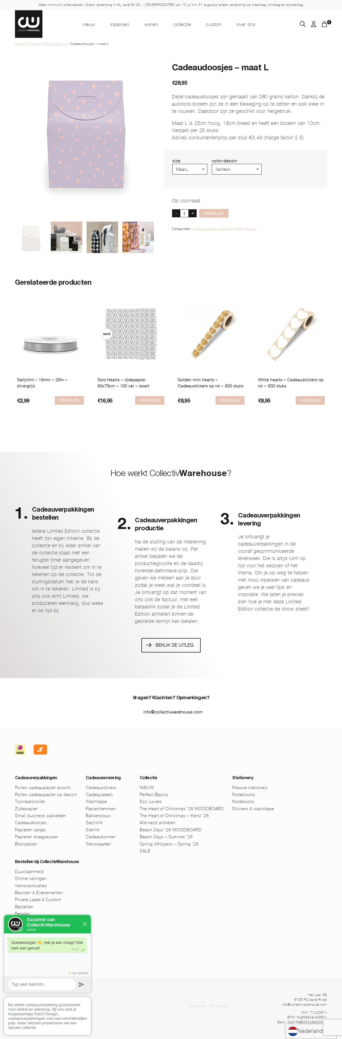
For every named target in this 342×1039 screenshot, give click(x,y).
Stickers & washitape (253, 808)
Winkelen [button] (230, 400)
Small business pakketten (40, 815)
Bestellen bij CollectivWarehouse (47, 862)
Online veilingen (30, 878)
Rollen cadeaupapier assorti (43, 787)
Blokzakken (26, 844)
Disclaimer (198, 1006)
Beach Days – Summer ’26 (166, 836)
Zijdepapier (26, 808)
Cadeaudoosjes (204, 229)
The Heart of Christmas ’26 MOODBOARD (182, 808)
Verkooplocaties (31, 885)
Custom (214, 24)
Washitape (96, 801)
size (176, 160)
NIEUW (89, 24)
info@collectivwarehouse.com (173, 711)
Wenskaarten (98, 844)
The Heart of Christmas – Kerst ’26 (174, 815)
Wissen (219, 176)
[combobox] (311, 1031)
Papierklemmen (101, 808)
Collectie (182, 24)
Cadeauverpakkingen (36, 778)
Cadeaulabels (99, 794)
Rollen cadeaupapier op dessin (46, 794)
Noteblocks (243, 794)
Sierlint (92, 829)
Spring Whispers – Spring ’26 (169, 844)
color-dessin (224, 160)
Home (19, 44)
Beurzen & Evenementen (39, 892)
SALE (145, 850)
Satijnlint (94, 822)
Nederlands (312, 1031)
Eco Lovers (151, 801)
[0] (324, 25)
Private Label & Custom (38, 899)
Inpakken (119, 24)
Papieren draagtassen (36, 836)
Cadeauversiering (103, 778)
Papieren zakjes (30, 829)
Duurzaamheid (29, 871)
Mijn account (220, 1006)
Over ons (246, 24)
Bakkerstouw (98, 815)
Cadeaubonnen (101, 836)
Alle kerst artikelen (158, 822)
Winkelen (214, 213)
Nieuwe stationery (249, 787)
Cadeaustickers (101, 787)
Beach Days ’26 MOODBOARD (171, 829)
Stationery (242, 778)
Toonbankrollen (30, 801)
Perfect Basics (55, 44)
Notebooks (243, 801)
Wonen (151, 24)
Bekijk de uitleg (175, 645)
